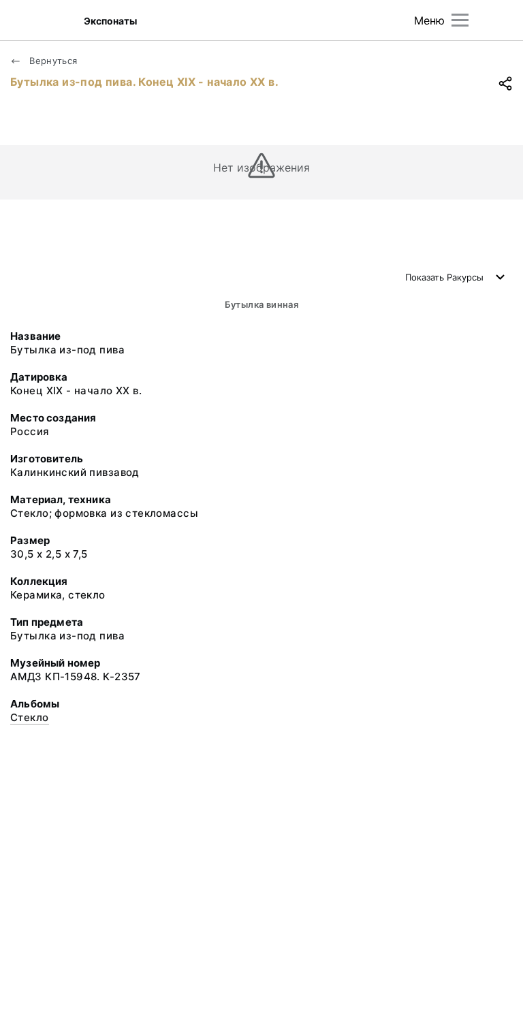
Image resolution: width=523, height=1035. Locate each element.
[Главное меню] (460, 20)
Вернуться (52, 60)
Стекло (29, 717)
